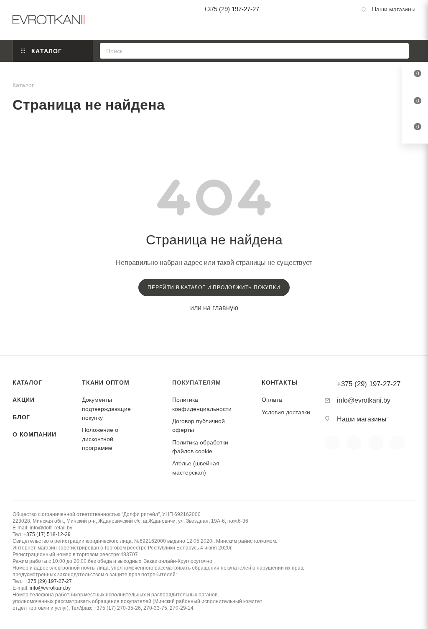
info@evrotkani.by (363, 400)
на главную (220, 307)
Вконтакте (332, 442)
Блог (21, 417)
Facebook (354, 442)
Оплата (272, 399)
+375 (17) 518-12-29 (47, 534)
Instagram (375, 442)
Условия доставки (286, 412)
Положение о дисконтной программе (100, 438)
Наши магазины (393, 9)
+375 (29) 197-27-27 (231, 9)
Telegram (397, 442)
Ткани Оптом (106, 382)
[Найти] (400, 51)
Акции (24, 399)
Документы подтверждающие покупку (106, 408)
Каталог (27, 382)
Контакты (280, 382)
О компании (34, 434)
